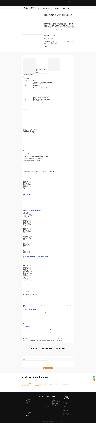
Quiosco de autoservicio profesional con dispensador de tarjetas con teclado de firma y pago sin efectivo (68, 386)
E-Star (22, 7)
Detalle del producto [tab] (48, 56)
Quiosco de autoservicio (31, 7)
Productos (25, 7)
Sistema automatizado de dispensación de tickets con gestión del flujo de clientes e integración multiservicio (55, 386)
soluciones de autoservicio (34, 158)
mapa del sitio (60, 421)
